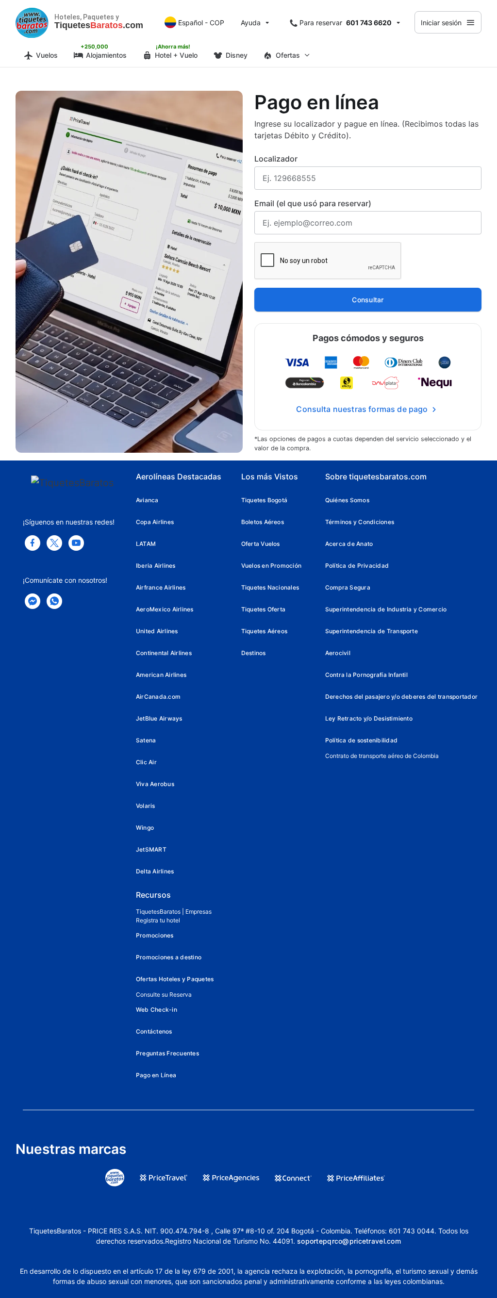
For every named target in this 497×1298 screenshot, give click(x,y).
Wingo (145, 827)
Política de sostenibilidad (361, 740)
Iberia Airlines (156, 565)
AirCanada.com (158, 696)
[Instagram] (76, 543)
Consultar (368, 300)
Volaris (145, 805)
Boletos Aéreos (262, 522)
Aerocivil (337, 653)
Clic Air (146, 762)
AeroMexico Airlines (165, 609)
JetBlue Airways (159, 718)
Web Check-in (156, 1009)
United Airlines (157, 631)
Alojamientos (106, 55)
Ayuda (251, 22)
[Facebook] (32, 543)
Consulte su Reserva (164, 994)
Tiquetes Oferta (263, 609)
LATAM (146, 543)
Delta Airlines (155, 871)
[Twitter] (54, 543)
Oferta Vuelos (260, 543)
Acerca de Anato (349, 543)
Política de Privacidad (357, 565)
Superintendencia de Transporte (371, 631)
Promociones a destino (168, 957)
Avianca (147, 500)
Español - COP (201, 22)
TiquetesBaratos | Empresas (174, 911)
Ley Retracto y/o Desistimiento (369, 718)
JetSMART (151, 849)
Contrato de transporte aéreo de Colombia (382, 755)
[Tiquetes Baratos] (32, 22)
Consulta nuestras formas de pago (362, 409)
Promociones (155, 935)
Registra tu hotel (158, 920)
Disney (237, 55)
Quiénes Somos (347, 500)
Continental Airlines (164, 653)
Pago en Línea (156, 1075)
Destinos (253, 653)
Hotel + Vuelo (176, 55)
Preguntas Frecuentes (167, 1053)
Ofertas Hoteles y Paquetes (175, 979)
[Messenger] (32, 601)
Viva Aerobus (155, 784)
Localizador (276, 159)
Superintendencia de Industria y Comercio (386, 609)
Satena (146, 740)
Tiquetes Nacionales (270, 587)
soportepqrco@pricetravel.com (349, 1241)
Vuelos (47, 55)
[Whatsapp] (54, 601)
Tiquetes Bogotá (264, 500)
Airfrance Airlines (160, 587)
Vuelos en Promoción (271, 565)
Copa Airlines (155, 522)
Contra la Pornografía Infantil (366, 674)
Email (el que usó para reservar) (312, 203)
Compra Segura (347, 587)
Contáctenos (154, 1031)
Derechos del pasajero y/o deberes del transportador (401, 696)
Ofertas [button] (288, 55)
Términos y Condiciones (359, 522)
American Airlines (161, 674)
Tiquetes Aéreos (264, 631)
